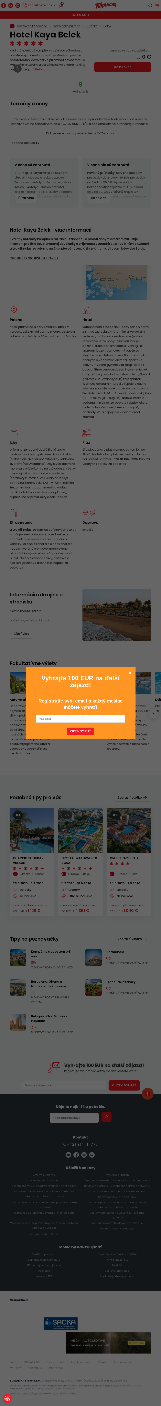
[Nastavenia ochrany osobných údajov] (7, 1398)
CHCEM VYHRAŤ (80, 731)
